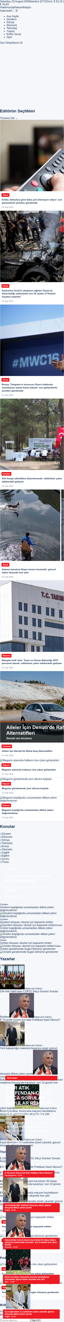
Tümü (4, 862)
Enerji (4, 846)
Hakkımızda (7, 7)
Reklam (18, 7)
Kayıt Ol (36, 1320)
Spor (9, 37)
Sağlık (4, 852)
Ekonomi (12, 25)
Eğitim (4, 855)
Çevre (4, 858)
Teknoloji (12, 28)
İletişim (27, 7)
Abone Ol (16, 42)
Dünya (10, 22)
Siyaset (5, 833)
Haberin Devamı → (16, 1143)
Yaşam (11, 31)
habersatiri (6, 10)
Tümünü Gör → (9, 118)
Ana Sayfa (13, 16)
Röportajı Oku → (14, 896)
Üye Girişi (5, 42)
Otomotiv (6, 849)
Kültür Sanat (14, 34)
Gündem (12, 19)
